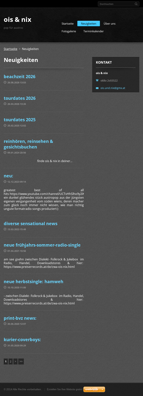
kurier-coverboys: (22, 339)
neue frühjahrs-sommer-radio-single (42, 245)
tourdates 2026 (20, 98)
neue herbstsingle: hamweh (33, 281)
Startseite (68, 23)
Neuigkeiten (88, 23)
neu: (8, 176)
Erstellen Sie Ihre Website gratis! (64, 389)
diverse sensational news (30, 223)
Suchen (136, 4)
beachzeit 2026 (19, 76)
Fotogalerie (69, 31)
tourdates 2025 (20, 120)
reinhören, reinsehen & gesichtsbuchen (28, 144)
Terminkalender (93, 31)
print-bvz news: (20, 318)
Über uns (109, 23)
